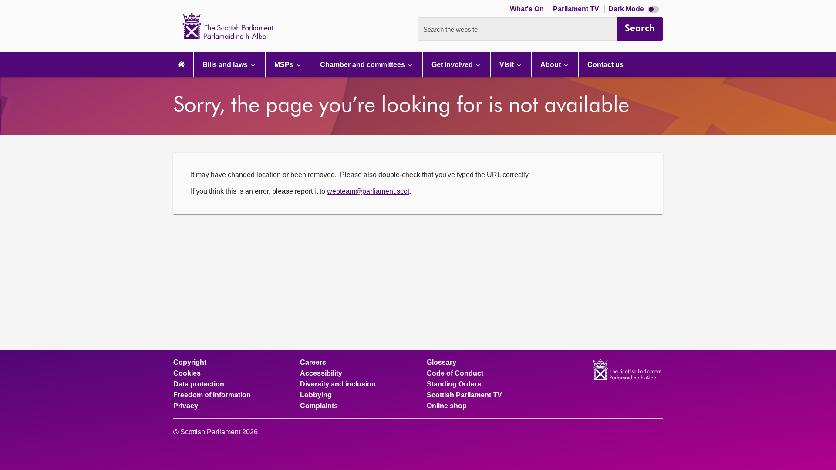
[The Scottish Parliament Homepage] (181, 64)
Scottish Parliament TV (464, 395)
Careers (313, 362)
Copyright (189, 362)
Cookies (187, 373)
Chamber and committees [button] (363, 64)
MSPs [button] (284, 64)
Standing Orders (454, 384)
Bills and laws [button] (225, 64)
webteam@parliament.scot (368, 191)
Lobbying (316, 395)
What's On (528, 9)
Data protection (198, 384)
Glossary (441, 362)
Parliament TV (577, 9)
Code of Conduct (455, 373)
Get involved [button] (453, 64)
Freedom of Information (212, 395)
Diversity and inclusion (338, 384)
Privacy (185, 406)
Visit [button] (507, 64)
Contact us (605, 64)
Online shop (447, 406)
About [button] (551, 64)
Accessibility (321, 373)
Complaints (319, 406)
